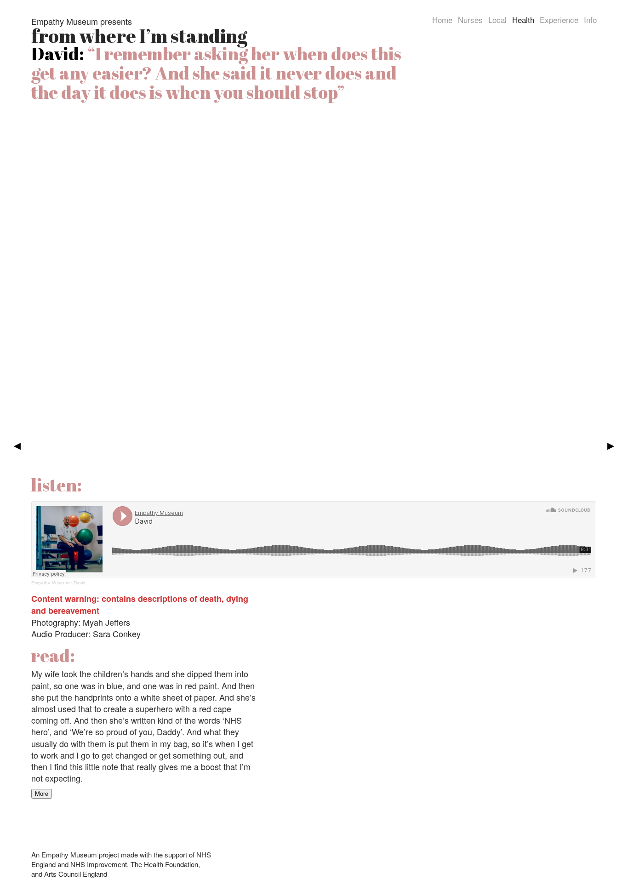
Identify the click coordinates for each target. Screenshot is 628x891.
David (80, 582)
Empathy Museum (50, 582)
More (41, 793)
